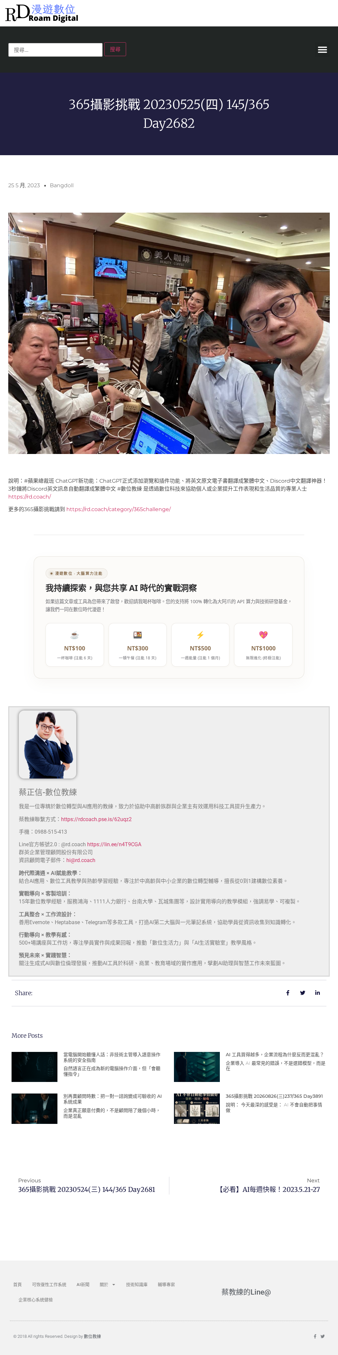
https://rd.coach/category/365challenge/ (118, 509)
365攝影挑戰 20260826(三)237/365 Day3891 (274, 1096)
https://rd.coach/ (29, 497)
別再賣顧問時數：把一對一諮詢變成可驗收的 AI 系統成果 (112, 1099)
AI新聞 (83, 1284)
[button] (322, 49)
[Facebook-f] (315, 1336)
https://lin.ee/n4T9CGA (114, 844)
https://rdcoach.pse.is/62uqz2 (96, 819)
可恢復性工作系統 (49, 1284)
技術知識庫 (137, 1284)
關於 (104, 1284)
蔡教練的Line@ (246, 1292)
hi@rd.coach (80, 860)
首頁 (17, 1284)
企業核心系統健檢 (35, 1299)
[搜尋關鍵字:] (55, 50)
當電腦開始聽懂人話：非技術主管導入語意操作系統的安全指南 (111, 1057)
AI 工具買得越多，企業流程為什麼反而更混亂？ (275, 1055)
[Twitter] (323, 1336)
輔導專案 (166, 1284)
